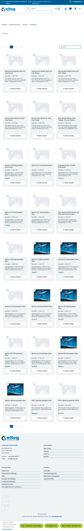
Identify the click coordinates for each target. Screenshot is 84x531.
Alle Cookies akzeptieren (71, 526)
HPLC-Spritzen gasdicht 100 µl (68, 400)
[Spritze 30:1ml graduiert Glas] (42, 342)
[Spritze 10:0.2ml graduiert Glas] (15, 201)
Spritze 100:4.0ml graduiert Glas (14, 260)
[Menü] (80, 8)
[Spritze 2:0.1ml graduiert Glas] (42, 154)
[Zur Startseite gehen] (8, 9)
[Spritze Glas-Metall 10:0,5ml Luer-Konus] (15, 107)
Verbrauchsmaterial (50, 473)
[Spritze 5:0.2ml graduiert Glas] (42, 295)
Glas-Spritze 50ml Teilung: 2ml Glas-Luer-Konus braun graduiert (68, 213)
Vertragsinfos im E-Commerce (11, 487)
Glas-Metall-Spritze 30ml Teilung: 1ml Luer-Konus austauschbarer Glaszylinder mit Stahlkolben (68, 119)
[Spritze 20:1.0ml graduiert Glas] (42, 201)
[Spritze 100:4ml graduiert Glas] (15, 389)
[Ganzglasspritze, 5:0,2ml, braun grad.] (69, 154)
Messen (46, 451)
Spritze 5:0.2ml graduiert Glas (42, 306)
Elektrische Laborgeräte (51, 476)
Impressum (5, 470)
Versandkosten (57, 516)
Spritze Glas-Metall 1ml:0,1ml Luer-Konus (15, 72)
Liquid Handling (49, 479)
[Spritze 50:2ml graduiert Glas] (69, 342)
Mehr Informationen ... (7, 529)
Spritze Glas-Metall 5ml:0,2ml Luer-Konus (68, 72)
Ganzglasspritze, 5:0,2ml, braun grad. (67, 166)
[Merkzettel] (70, 8)
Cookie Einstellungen (8, 481)
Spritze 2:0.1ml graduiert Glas (42, 165)
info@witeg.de (77, 1)
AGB (3, 476)
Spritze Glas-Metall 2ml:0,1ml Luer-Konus (42, 72)
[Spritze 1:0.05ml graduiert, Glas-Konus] (15, 154)
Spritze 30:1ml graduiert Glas (42, 353)
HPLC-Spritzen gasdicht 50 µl (42, 400)
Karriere (46, 454)
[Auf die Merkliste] (7, 55)
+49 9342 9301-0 (13, 456)
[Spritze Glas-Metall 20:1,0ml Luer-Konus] (42, 107)
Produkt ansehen (15, 88)
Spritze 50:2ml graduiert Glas (68, 353)
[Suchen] (29, 8)
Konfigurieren (52, 526)
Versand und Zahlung (8, 479)
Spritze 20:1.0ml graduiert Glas (40, 213)
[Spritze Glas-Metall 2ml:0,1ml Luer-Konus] (42, 60)
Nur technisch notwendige (31, 526)
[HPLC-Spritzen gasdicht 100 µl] (69, 389)
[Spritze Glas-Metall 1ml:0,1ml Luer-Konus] (15, 60)
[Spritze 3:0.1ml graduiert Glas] (15, 295)
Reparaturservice (7, 484)
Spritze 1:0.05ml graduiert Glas (40, 260)
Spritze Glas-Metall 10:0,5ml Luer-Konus (14, 119)
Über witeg (47, 448)
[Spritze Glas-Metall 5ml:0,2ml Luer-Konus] (69, 60)
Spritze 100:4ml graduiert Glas (15, 400)
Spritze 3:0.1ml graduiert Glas (15, 306)
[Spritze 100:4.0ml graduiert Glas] (15, 248)
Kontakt (46, 456)
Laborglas (47, 470)
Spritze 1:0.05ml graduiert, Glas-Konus (14, 166)
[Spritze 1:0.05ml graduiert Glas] (42, 248)
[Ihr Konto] (65, 8)
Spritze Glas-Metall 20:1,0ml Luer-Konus (41, 119)
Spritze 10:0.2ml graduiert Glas (14, 213)
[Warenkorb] (75, 8)
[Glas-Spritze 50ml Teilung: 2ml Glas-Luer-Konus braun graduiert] (69, 201)
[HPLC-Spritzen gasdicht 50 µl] (42, 389)
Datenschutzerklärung (9, 473)
